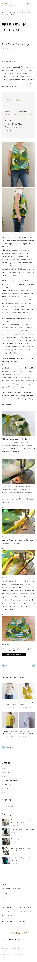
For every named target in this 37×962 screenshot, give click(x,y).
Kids (5, 776)
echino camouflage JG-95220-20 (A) (17, 114)
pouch (6, 772)
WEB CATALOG (24, 912)
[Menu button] (33, 4)
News (3, 902)
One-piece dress (10, 780)
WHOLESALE (6, 916)
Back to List (10, 747)
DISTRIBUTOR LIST (26, 907)
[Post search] (28, 4)
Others (7, 792)
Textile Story (6, 898)
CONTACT (22, 921)
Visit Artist (23, 898)
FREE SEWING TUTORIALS (16, 12)
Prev (7, 666)
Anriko (18, 100)
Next (29, 666)
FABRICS (5, 912)
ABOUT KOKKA (7, 921)
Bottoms (7, 784)
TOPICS (4, 894)
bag (5, 768)
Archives (22, 902)
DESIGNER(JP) (7, 907)
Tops (29, 12)
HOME (3, 12)
